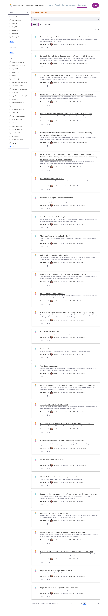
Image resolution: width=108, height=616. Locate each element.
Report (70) (15, 33)
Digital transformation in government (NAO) (56, 571)
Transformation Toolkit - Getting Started (54, 217)
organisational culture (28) (19, 96)
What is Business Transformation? (52, 460)
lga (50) (14, 75)
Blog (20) (14, 27)
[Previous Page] (71, 603)
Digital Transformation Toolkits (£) (52, 293)
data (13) (14, 143)
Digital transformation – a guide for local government (59, 588)
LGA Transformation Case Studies (52, 178)
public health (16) (17, 126)
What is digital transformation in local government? (58, 477)
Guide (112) (15, 30)
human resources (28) (18, 102)
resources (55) (16, 72)
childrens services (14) (18, 140)
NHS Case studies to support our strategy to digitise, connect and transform (67, 423)
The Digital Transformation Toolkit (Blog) (55, 236)
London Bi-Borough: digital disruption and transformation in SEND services (66, 56)
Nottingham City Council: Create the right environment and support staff (66, 113)
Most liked (48, 24)
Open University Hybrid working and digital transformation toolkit (63, 274)
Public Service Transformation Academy (54, 513)
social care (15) (16, 136)
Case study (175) (16, 20)
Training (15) (15, 37)
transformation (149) (18, 62)
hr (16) (14, 123)
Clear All (12, 42)
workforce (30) (16, 92)
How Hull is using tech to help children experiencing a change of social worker (67, 37)
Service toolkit (45, 349)
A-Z (41, 24)
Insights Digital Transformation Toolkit (54, 255)
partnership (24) (16, 106)
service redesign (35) (18, 86)
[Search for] (98, 19)
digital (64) (15, 69)
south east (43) (16, 79)
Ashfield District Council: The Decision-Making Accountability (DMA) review (66, 94)
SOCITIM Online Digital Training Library (54, 404)
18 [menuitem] (95, 604)
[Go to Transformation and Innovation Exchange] (28, 5)
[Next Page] (98, 603)
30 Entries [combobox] (35, 603)
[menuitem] (50, 5)
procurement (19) (17, 119)
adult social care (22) (18, 109)
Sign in (34, 12)
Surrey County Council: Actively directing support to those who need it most (67, 75)
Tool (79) (14, 17)
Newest (35, 24)
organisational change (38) (19, 82)
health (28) (15, 99)
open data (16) (16, 133)
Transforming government (49, 366)
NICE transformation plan (49, 332)
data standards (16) (17, 129)
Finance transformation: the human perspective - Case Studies (62, 440)
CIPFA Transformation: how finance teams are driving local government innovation (69, 385)
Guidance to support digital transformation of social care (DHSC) (63, 532)
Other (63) (15, 23)
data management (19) (18, 116)
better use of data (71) (18, 65)
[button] (18, 13)
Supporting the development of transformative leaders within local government (68, 494)
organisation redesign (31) (19, 89)
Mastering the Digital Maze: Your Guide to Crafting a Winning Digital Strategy (67, 312)
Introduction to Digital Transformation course (56, 198)
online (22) (15, 113)
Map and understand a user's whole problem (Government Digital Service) (66, 551)
